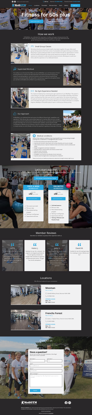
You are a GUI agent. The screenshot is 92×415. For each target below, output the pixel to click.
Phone (31, 368)
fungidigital (51, 413)
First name (32, 358)
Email (31, 363)
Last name (49, 358)
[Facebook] (12, 1)
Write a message (33, 373)
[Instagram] (15, 1)
